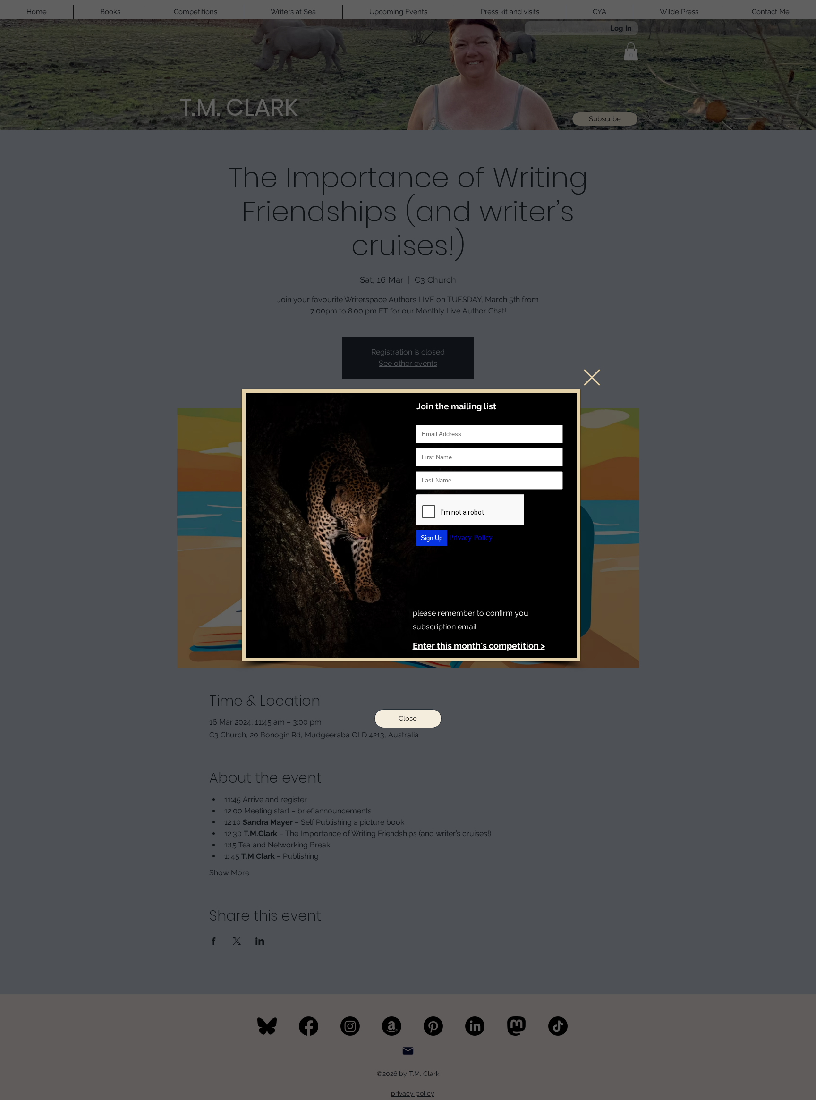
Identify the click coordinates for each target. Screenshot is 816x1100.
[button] (592, 377)
